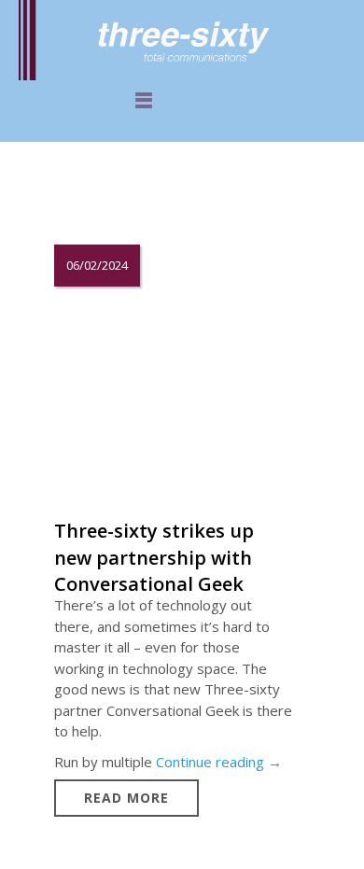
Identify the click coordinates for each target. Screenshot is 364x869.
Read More (126, 797)
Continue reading (219, 761)
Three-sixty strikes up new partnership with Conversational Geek (154, 557)
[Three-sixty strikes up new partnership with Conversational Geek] (171, 387)
